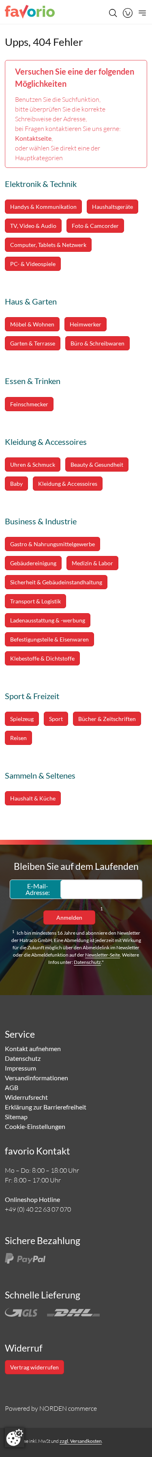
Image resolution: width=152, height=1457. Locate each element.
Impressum (20, 1068)
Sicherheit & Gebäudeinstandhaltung (56, 582)
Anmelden (69, 917)
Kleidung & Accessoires (67, 483)
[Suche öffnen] (113, 13)
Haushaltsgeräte (112, 206)
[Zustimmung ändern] (14, 1437)
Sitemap (16, 1116)
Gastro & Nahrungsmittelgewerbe (52, 544)
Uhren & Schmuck (32, 464)
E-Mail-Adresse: (38, 889)
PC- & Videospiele (33, 263)
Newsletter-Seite (102, 955)
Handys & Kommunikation (43, 206)
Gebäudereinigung (33, 563)
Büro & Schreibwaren (97, 343)
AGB (11, 1087)
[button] (127, 13)
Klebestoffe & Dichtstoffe (42, 658)
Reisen (18, 737)
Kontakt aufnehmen (33, 1048)
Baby (16, 483)
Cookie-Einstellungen (35, 1126)
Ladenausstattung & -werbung (47, 620)
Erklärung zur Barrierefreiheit (45, 1107)
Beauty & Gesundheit (97, 464)
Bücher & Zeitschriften (107, 718)
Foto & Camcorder (95, 225)
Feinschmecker (29, 404)
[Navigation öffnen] (141, 13)
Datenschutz (87, 962)
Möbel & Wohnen (32, 324)
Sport (56, 718)
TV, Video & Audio (33, 225)
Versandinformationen (36, 1077)
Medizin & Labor (92, 563)
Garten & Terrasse (32, 343)
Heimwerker (85, 324)
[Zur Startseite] (30, 13)
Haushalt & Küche (33, 798)
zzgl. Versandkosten (81, 1441)
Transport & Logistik (35, 601)
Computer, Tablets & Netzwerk (48, 244)
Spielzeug (22, 718)
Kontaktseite (33, 138)
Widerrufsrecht (26, 1097)
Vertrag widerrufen (34, 1367)
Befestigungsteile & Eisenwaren (49, 639)
